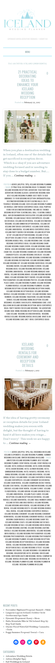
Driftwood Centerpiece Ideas (26, 206)
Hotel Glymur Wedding (33, 468)
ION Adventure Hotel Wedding (26, 552)
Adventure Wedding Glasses (16, 192)
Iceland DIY (45, 223)
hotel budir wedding (15, 468)
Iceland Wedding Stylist (21, 293)
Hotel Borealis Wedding (22, 465)
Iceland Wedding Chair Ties (37, 518)
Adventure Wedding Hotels (19, 655)
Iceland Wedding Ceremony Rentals (29, 516)
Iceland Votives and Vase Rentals (20, 502)
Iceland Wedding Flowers (31, 265)
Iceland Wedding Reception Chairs (35, 288)
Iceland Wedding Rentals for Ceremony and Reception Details (27, 354)
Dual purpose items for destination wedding (28, 208)
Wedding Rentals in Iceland (30, 316)
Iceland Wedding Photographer (30, 532)
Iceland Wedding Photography (38, 535)
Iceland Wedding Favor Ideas (33, 262)
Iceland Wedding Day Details (37, 521)
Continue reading (25, 176)
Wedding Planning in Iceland (31, 563)
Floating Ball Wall (29, 212)
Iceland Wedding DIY (11, 262)
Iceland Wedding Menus (20, 274)
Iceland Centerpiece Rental (39, 476)
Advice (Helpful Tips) (20, 184)
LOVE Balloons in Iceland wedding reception (27, 304)
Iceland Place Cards (32, 493)
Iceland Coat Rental (11, 485)
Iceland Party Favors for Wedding (19, 231)
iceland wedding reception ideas (20, 291)
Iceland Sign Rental (19, 499)
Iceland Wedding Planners (31, 285)
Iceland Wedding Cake (33, 240)
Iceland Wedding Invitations (30, 268)
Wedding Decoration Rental (29, 313)
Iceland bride (22, 476)
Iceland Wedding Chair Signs (23, 248)
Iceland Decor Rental (24, 220)
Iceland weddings (30, 549)
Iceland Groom (24, 490)
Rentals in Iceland (20, 558)
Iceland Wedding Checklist (31, 254)
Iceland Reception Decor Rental (28, 496)
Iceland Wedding (35, 237)
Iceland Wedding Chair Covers (17, 245)
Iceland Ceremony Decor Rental (36, 479)
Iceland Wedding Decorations (17, 260)
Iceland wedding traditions (24, 296)
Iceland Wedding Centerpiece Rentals (32, 510)
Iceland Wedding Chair (38, 243)
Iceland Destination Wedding (33, 485)
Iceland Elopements (12, 454)
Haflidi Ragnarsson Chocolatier (21, 215)
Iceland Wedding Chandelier (25, 251)
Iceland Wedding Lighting (16, 527)
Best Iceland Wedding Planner (19, 195)
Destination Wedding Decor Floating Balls (24, 200)
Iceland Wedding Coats (15, 521)
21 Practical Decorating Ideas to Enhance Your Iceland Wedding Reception (27, 84)
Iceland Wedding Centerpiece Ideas (28, 242)
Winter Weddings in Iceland (32, 457)
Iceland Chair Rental (12, 482)
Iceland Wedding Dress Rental (37, 524)
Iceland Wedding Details (14, 524)
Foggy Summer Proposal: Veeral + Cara (25, 632)
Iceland (22, 473)
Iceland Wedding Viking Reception (27, 299)
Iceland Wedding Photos (26, 279)
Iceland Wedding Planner (25, 282)
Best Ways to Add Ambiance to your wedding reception (26, 197)
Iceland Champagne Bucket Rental (36, 482)
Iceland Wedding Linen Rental (24, 530)
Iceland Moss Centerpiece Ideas (36, 229)
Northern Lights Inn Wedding (23, 555)
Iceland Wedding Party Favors (22, 276)
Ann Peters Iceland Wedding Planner (22, 459)
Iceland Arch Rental (34, 473)
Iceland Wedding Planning (40, 184)
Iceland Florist (36, 487)
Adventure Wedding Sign (39, 192)
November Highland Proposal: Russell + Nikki (28, 609)
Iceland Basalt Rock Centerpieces (28, 217)
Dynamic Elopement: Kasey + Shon (23, 618)
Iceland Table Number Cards (39, 499)
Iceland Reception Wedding (23, 234)
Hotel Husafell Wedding (34, 471)
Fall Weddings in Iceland (40, 451)
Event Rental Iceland (28, 462)
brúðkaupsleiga (43, 198)
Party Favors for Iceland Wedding (23, 307)
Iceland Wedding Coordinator (38, 257)
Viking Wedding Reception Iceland (29, 310)
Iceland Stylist (21, 237)
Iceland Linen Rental (13, 229)
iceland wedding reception (38, 538)
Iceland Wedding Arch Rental (17, 504)
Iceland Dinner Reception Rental (26, 223)
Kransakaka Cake (39, 302)
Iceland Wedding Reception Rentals (20, 541)
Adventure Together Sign (39, 189)
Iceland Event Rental (41, 226)
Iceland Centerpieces (14, 479)
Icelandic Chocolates (22, 302)
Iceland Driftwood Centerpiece (18, 226)
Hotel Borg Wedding (41, 465)
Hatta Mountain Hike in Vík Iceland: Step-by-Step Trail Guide (27, 622)
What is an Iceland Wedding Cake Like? (28, 318)
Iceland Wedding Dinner (40, 260)
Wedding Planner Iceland (22, 561)
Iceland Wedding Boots (20, 507)
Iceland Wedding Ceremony (16, 513)
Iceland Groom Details (40, 490)
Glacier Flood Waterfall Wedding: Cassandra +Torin (28, 628)
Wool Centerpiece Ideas (39, 319)
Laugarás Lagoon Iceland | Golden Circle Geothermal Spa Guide (25, 614)
